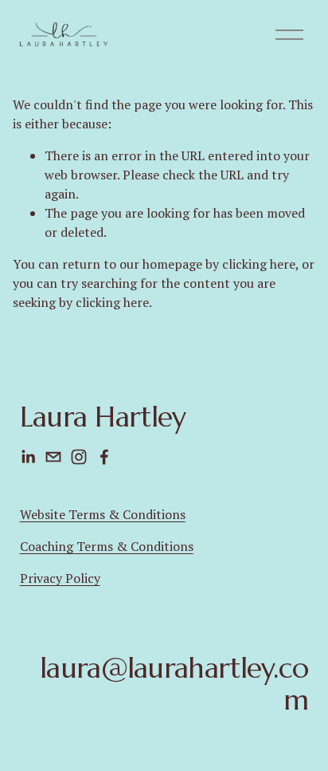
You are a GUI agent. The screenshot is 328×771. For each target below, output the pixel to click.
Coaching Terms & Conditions (106, 546)
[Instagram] (79, 457)
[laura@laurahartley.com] (53, 457)
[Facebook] (104, 457)
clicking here (258, 264)
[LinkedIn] (28, 457)
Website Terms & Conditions (102, 514)
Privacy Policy (60, 578)
